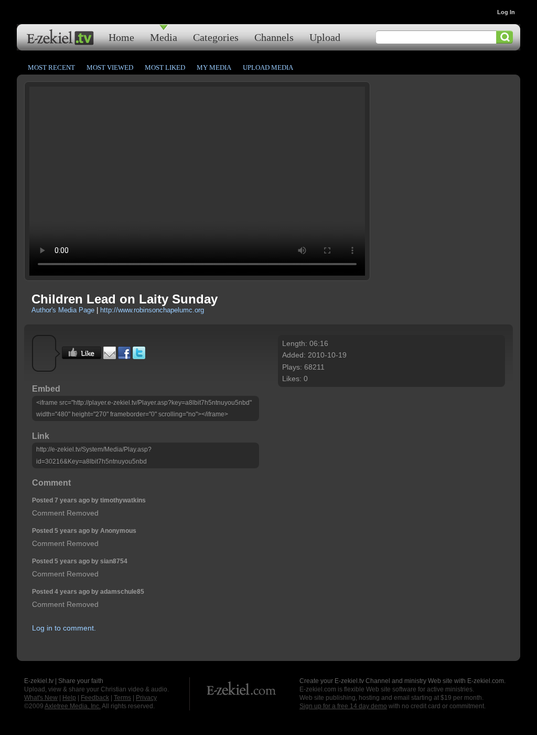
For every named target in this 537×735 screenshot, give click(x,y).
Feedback (95, 697)
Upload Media (268, 67)
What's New (41, 697)
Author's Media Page (62, 310)
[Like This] (81, 356)
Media (163, 37)
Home (121, 37)
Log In (506, 12)
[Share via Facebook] (124, 356)
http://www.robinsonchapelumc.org (152, 310)
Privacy (146, 697)
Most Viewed (110, 67)
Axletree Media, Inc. (73, 706)
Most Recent (51, 67)
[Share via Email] (109, 356)
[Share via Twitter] (139, 356)
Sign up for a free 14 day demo (343, 706)
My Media (214, 67)
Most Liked (165, 67)
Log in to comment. (64, 628)
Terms (122, 697)
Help (69, 697)
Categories (216, 37)
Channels (274, 37)
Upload (324, 37)
